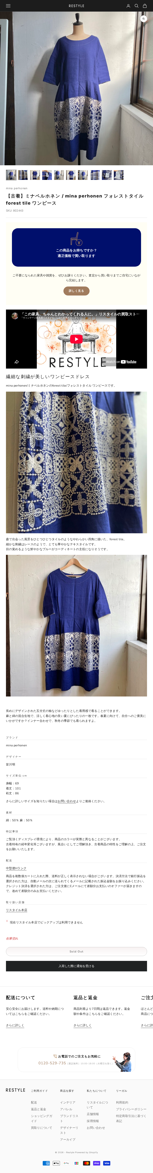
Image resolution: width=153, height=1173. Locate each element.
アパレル (66, 1109)
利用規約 (122, 1102)
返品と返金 (38, 1109)
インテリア (67, 1102)
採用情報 (93, 1121)
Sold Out (77, 951)
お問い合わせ (67, 801)
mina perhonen (16, 188)
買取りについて (41, 1128)
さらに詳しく (15, 1025)
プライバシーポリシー (131, 1109)
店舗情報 (93, 1114)
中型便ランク (16, 868)
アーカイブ (67, 1140)
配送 (34, 1102)
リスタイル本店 (16, 910)
